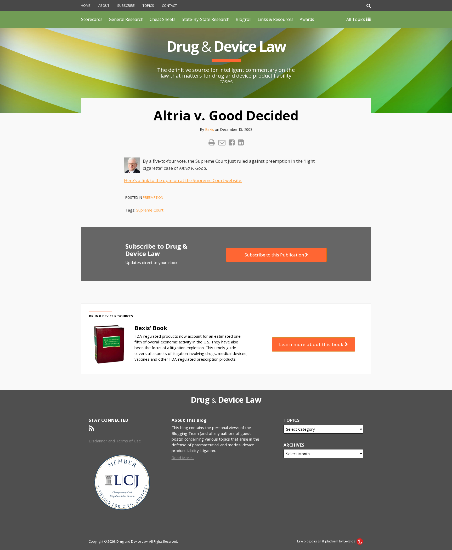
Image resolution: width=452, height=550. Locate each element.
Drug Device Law (226, 46)
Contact (169, 5)
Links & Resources (275, 19)
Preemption (153, 197)
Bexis (209, 129)
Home (86, 5)
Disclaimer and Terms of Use (115, 440)
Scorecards (92, 19)
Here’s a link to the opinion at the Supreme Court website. (183, 180)
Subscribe (126, 5)
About (103, 5)
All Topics (356, 19)
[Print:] (211, 142)
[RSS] (91, 428)
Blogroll (243, 19)
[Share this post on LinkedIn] (241, 142)
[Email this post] (221, 142)
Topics (148, 5)
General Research (126, 19)
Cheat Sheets (163, 19)
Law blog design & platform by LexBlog (326, 541)
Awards (307, 19)
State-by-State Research (205, 19)
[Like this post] (232, 142)
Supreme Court (149, 210)
